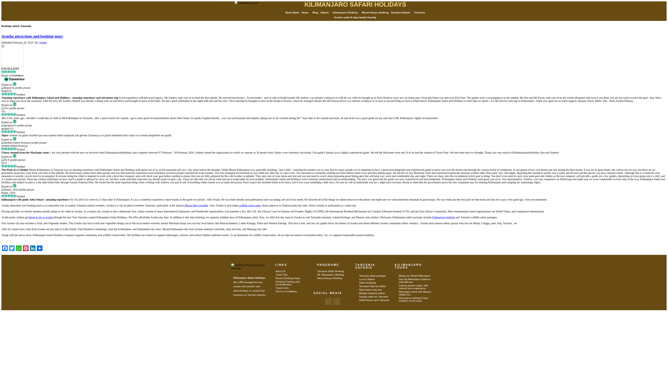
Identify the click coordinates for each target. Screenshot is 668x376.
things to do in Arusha (41, 217)
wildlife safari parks (249, 205)
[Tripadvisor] (336, 301)
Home (305, 12)
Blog (315, 12)
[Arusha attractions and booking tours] (12, 65)
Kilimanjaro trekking (443, 217)
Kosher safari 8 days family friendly (355, 17)
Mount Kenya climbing (375, 12)
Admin (43, 42)
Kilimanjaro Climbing (345, 12)
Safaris (325, 12)
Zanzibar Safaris (400, 12)
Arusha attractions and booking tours (32, 36)
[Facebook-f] (328, 301)
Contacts (419, 12)
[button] (305, 12)
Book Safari (292, 12)
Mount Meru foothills (196, 205)
